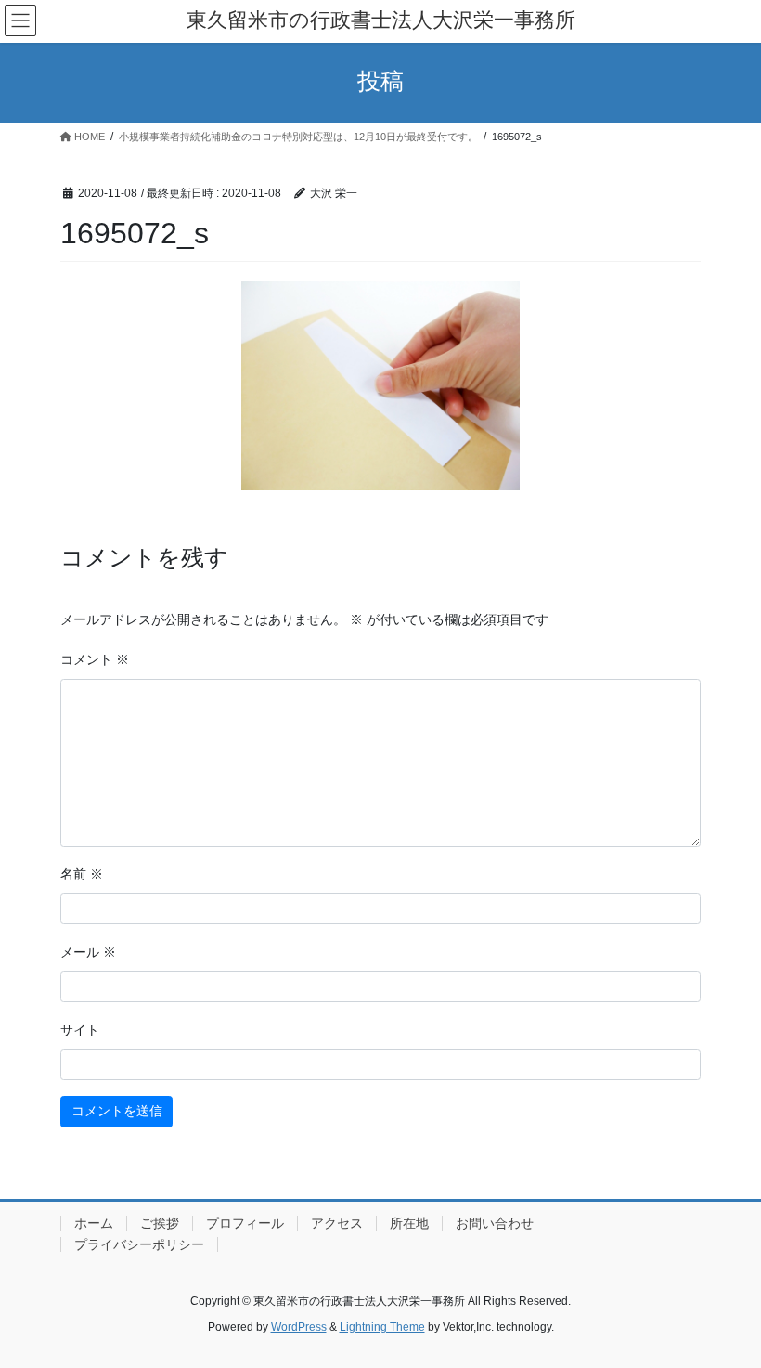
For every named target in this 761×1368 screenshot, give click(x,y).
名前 (81, 873)
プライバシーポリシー (139, 1244)
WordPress (299, 1327)
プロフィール (245, 1223)
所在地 (409, 1223)
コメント (94, 659)
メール (88, 952)
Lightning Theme (382, 1327)
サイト (79, 1030)
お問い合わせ (495, 1223)
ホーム (93, 1223)
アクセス (337, 1223)
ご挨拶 (159, 1223)
